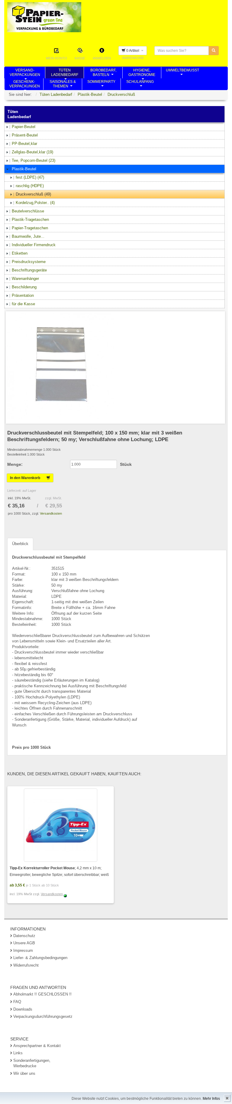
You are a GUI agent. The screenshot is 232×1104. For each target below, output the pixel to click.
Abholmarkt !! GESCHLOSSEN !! (42, 994)
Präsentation (23, 295)
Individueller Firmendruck (34, 245)
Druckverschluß (121, 94)
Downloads (22, 1009)
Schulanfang (140, 85)
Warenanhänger (25, 278)
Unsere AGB (24, 943)
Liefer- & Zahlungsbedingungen (40, 957)
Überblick (20, 543)
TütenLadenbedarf (64, 73)
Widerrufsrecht (26, 965)
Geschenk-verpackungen (24, 85)
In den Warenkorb (28, 478)
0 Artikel (133, 51)
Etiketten (19, 253)
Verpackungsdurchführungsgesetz (42, 1016)
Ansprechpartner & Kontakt (37, 1045)
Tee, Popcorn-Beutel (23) (33, 160)
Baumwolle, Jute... (28, 236)
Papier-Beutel (23, 126)
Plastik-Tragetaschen (30, 219)
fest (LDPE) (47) (30, 177)
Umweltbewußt (182, 73)
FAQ (17, 1001)
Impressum (23, 950)
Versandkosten (51, 513)
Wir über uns (24, 1073)
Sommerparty (101, 85)
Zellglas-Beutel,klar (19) (32, 152)
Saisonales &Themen (63, 85)
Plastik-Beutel (90, 94)
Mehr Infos (211, 1098)
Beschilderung (24, 287)
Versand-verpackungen (25, 73)
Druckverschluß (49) (33, 194)
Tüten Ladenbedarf (56, 94)
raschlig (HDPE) (30, 185)
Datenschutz (24, 935)
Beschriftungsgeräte (29, 270)
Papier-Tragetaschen (30, 228)
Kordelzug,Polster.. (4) (35, 202)
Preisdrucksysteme (29, 261)
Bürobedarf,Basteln (103, 73)
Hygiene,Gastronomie (141, 73)
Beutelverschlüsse (28, 211)
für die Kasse (23, 304)
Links (18, 1053)
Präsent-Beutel (25, 135)
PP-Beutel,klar (24, 143)
